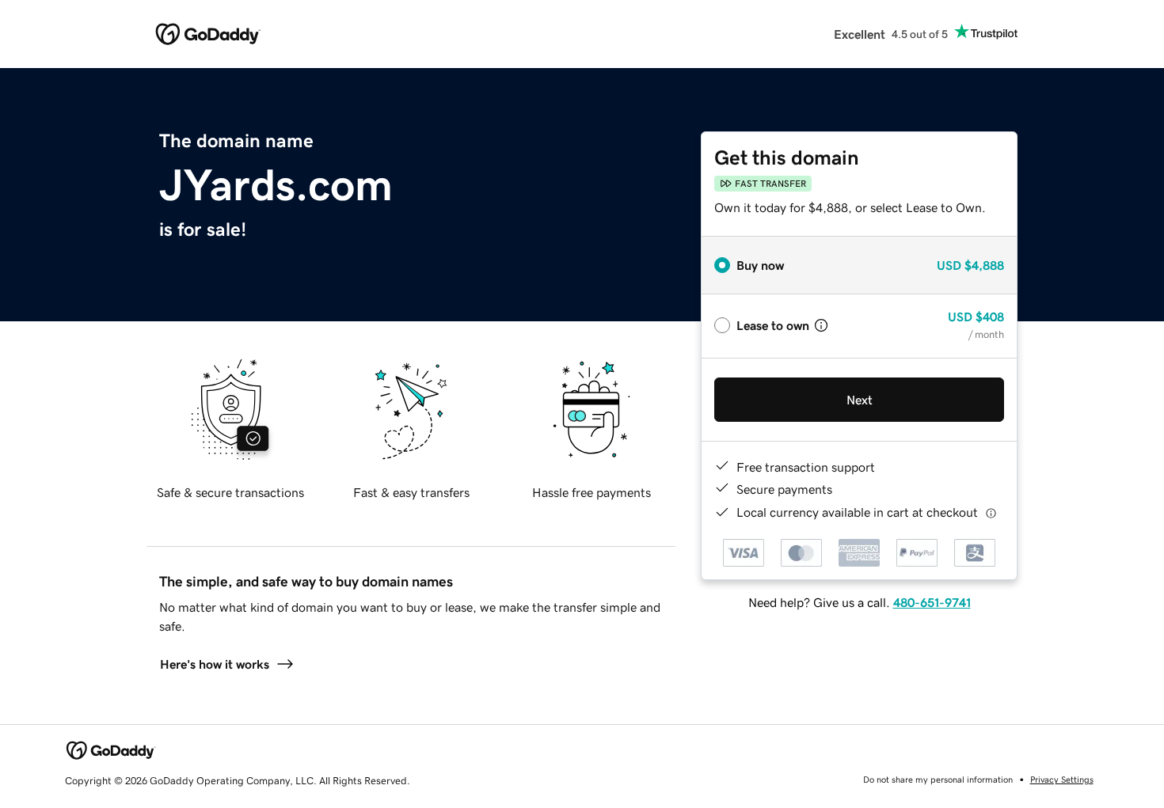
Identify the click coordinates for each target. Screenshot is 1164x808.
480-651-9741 (932, 602)
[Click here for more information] (991, 512)
